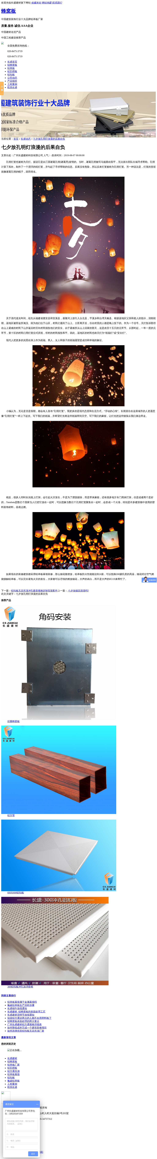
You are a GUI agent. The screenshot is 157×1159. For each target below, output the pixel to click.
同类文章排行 (8, 995)
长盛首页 (12, 61)
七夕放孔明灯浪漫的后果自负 (49, 139)
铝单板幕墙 (13, 1074)
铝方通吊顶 (13, 1071)
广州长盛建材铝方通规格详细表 (24, 1024)
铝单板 (11, 68)
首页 (15, 139)
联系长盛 (12, 87)
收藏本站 (36, 2)
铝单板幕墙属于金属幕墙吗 (22, 1002)
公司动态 (12, 77)
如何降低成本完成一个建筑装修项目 (27, 1027)
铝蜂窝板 (12, 65)
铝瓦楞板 (12, 71)
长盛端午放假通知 (17, 1008)
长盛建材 (12, 1058)
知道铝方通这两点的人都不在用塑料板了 (29, 1018)
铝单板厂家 (13, 1064)
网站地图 (47, 2)
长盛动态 (26, 139)
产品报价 (12, 81)
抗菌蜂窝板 (13, 721)
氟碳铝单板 (13, 1080)
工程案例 (12, 84)
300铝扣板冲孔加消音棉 (20, 986)
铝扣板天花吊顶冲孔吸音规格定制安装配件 (34, 590)
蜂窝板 (8, 11)
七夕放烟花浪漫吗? (78, 590)
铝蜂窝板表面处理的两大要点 (23, 1021)
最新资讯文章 (8, 1037)
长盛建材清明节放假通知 (20, 1014)
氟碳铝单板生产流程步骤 (20, 1005)
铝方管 (11, 815)
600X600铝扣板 (15, 892)
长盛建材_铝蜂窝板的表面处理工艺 (26, 1011)
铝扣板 (11, 74)
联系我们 (57, 2)
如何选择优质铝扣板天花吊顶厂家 (25, 1031)
